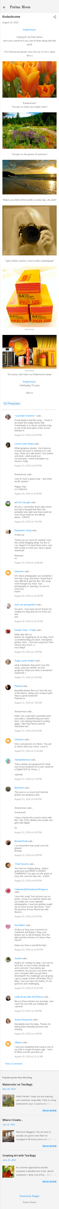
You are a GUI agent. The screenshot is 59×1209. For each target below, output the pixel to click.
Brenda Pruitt (21, 841)
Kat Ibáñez (20, 925)
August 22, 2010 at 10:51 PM (29, 988)
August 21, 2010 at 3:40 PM (28, 799)
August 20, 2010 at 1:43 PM (28, 652)
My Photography (12, 403)
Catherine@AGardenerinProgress (31, 889)
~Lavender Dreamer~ (25, 415)
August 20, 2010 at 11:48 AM (29, 562)
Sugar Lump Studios (25, 660)
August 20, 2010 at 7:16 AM (28, 521)
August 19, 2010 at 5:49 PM (28, 435)
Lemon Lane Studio (24, 443)
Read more (50, 1110)
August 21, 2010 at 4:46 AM (28, 677)
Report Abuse (29, 1202)
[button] (55, 17)
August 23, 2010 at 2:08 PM (28, 1011)
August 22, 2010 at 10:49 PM (29, 949)
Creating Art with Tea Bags (19, 1155)
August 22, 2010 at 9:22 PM (28, 916)
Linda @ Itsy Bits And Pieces (29, 996)
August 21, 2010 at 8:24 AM (28, 730)
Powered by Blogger (29, 1196)
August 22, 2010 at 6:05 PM (28, 880)
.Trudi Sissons (22, 864)
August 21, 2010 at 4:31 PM (28, 832)
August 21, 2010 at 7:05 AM (28, 702)
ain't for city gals (22, 502)
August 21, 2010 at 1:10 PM (28, 779)
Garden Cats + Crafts (25, 630)
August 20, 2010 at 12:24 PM (29, 621)
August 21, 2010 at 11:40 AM (29, 751)
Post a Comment (13, 1063)
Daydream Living (23, 530)
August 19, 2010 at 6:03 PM (28, 465)
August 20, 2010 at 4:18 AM (28, 493)
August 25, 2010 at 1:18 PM (28, 1033)
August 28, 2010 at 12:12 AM (29, 1056)
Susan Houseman (23, 1019)
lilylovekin (19, 787)
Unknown (19, 571)
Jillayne (18, 1042)
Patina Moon (20, 7)
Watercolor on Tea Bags (17, 1084)
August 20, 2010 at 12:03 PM (29, 596)
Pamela (18, 686)
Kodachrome (29, 29)
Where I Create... (12, 1120)
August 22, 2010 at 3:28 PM (28, 855)
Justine (18, 958)
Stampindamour (22, 759)
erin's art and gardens (25, 604)
